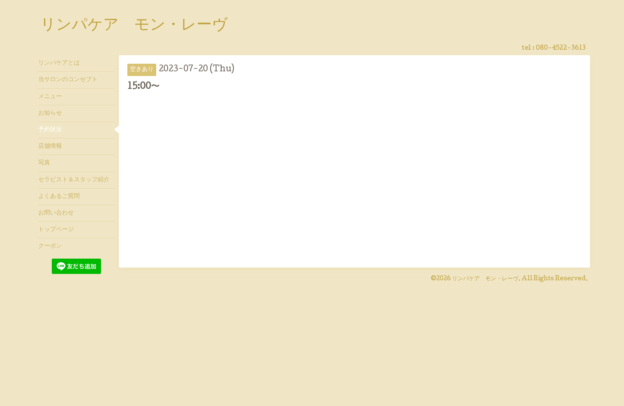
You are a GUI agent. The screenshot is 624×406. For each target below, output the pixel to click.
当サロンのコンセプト (68, 79)
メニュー (50, 96)
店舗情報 (50, 146)
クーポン (50, 246)
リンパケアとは (59, 63)
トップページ (56, 229)
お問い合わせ (56, 213)
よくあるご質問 (59, 196)
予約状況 (50, 130)
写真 (44, 163)
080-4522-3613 (561, 48)
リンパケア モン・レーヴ (134, 25)
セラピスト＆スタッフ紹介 (74, 180)
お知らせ (50, 113)
